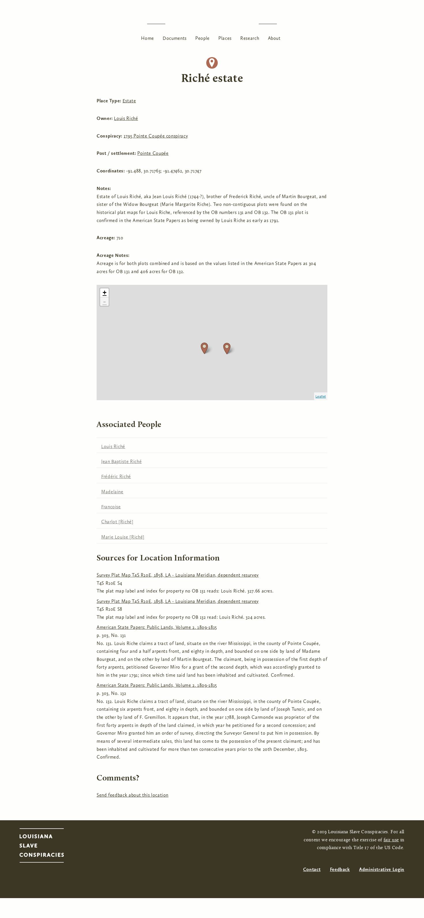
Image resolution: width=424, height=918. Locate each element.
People (202, 38)
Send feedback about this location (132, 795)
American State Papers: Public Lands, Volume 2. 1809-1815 (157, 627)
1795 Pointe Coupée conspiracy (156, 136)
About (274, 38)
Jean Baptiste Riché (121, 461)
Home (147, 38)
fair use (391, 840)
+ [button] (105, 292)
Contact (311, 869)
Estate (129, 101)
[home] (212, 24)
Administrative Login (381, 869)
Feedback (340, 869)
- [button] (104, 302)
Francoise (111, 506)
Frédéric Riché (116, 476)
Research (249, 38)
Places (225, 38)
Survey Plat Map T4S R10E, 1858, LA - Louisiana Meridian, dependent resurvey (178, 575)
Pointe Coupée (152, 153)
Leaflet (321, 396)
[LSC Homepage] (47, 847)
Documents (175, 38)
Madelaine (112, 491)
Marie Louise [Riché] (123, 537)
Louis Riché (126, 118)
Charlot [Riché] (117, 521)
